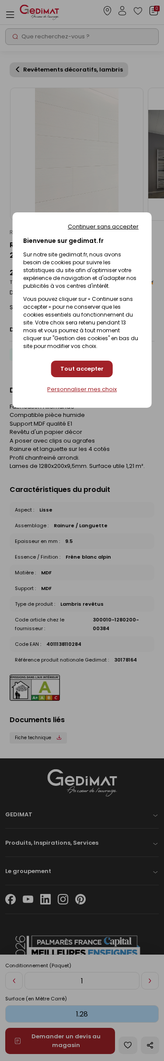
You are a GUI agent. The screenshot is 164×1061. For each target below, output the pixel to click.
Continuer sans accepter (103, 226)
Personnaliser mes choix (82, 389)
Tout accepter (82, 369)
